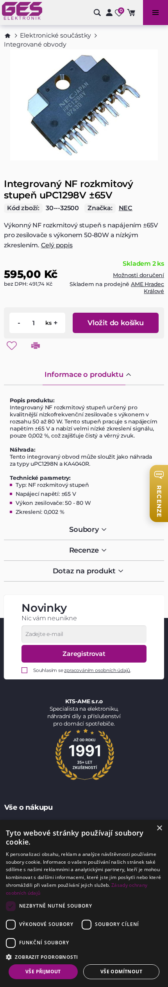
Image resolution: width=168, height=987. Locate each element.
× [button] (159, 828)
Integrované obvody (35, 44)
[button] (84, 956)
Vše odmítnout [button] (121, 971)
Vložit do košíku (116, 323)
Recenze (84, 550)
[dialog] (84, 903)
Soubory (84, 529)
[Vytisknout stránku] (35, 345)
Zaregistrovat (84, 653)
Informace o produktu (84, 374)
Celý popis (57, 245)
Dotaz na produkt (84, 571)
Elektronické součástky (55, 35)
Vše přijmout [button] (43, 971)
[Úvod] (7, 36)
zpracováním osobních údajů (97, 670)
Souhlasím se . (82, 670)
